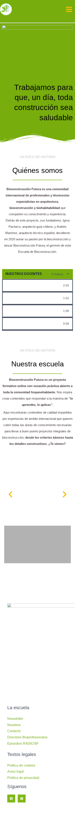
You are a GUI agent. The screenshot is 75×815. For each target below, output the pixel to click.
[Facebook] (11, 798)
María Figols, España (33, 285)
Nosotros (14, 725)
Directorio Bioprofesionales (27, 737)
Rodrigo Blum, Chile (33, 323)
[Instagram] (22, 798)
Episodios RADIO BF (23, 743)
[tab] (37, 285)
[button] (10, 494)
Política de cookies (21, 765)
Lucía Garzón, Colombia (35, 311)
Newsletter (15, 718)
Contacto (14, 731)
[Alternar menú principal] (69, 9)
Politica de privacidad (23, 778)
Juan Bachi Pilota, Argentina (35, 298)
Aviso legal (15, 771)
